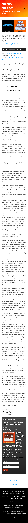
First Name (5, 461)
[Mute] (20, 49)
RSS (22, 57)
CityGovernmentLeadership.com (14, 507)
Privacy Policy (6, 513)
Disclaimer (23, 511)
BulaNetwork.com (9, 505)
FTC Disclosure (6, 511)
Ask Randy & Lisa (20, 493)
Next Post (14, 484)
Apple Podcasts (11, 57)
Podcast (4, 44)
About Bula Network (20, 491)
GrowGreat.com (19, 505)
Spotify (18, 57)
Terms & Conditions (16, 513)
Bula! (14, 517)
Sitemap (24, 513)
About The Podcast (8, 491)
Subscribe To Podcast (8, 493)
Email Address (6, 465)
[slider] (23, 49)
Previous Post (14, 480)
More (3, 60)
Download (19, 53)
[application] (14, 49)
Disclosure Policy (15, 511)
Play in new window (11, 53)
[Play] (4, 49)
